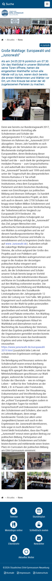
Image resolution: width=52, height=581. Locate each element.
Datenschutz (41, 572)
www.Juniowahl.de (16, 243)
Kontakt (10, 572)
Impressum (24, 572)
